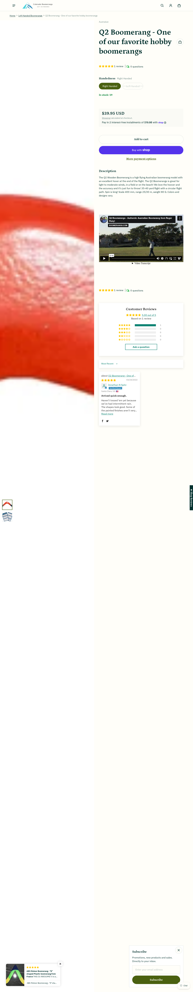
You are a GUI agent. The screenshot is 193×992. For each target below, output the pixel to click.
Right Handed (110, 86)
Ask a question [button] (141, 346)
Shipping (106, 118)
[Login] (170, 5)
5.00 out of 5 (149, 315)
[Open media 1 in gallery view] (7, 505)
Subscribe (156, 979)
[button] (162, 5)
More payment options (141, 158)
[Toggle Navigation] (14, 5)
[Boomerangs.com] (37, 5)
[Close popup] (178, 950)
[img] (108, 380)
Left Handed (132, 86)
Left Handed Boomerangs (30, 15)
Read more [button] (107, 413)
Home (12, 15)
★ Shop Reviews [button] (191, 498)
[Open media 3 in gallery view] (7, 517)
